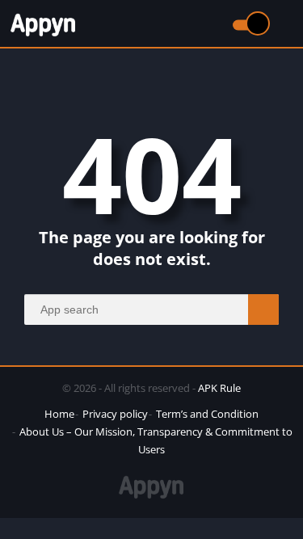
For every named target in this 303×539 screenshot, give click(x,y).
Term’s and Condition (207, 413)
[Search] (263, 309)
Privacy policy (115, 413)
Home (59, 413)
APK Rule (219, 388)
